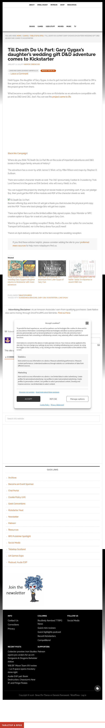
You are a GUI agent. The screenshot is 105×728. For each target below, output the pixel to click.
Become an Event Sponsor (21, 484)
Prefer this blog (48, 70)
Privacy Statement (57, 405)
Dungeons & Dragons (28, 298)
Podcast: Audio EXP (17, 562)
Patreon (12, 523)
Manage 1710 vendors (26, 392)
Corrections (13, 624)
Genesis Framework (61, 695)
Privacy (11, 629)
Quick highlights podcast (49, 632)
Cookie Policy (45, 405)
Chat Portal (13, 490)
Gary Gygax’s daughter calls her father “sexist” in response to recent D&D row (82, 279)
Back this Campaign (17, 153)
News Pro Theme (42, 695)
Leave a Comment (19, 74)
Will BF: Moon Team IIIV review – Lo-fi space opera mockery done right (22, 668)
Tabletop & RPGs (25, 295)
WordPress (75, 695)
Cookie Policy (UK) (16, 497)
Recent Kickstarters (47, 636)
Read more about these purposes (47, 392)
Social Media (14, 543)
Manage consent (97, 688)
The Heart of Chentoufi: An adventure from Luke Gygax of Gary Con (51, 279)
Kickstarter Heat (15, 510)
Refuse (53, 399)
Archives (12, 477)
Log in (83, 695)
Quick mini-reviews (47, 628)
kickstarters (52, 298)
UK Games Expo (16, 556)
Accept (28, 399)
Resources (13, 530)
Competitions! (44, 640)
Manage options (77, 399)
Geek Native (52, 16)
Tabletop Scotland (17, 549)
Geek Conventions (16, 503)
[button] (87, 323)
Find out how (64, 313)
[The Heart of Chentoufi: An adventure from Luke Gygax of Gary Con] (52, 268)
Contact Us (13, 620)
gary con (42, 298)
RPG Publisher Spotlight (19, 536)
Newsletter (13, 517)
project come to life (61, 97)
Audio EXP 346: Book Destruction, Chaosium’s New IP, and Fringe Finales (21, 679)
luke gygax (63, 298)
